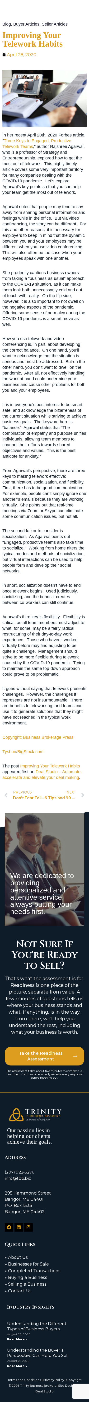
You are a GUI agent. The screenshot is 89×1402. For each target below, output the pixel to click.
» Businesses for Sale (27, 1264)
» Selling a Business (26, 1284)
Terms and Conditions (24, 1380)
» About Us (16, 1257)
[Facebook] (9, 1227)
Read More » (17, 1339)
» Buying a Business (26, 1277)
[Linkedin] (18, 1227)
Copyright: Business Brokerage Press (37, 737)
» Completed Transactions (33, 1270)
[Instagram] (28, 1227)
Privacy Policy (53, 1380)
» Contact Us (18, 1290)
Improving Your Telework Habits (50, 766)
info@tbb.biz (18, 1178)
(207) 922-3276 (19, 1172)
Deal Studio (44, 1391)
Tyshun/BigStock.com (22, 751)
